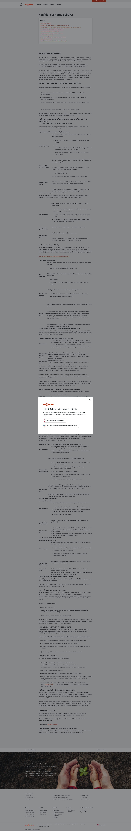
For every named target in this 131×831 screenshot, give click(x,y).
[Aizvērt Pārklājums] (89, 399)
